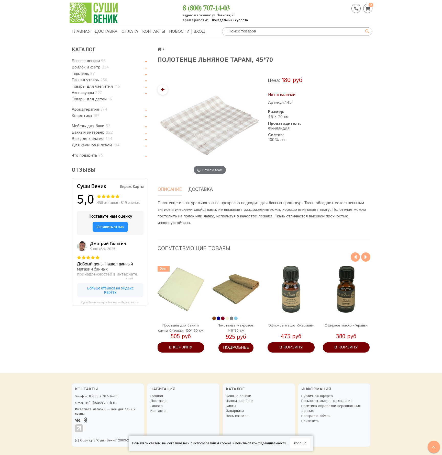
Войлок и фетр (90, 67)
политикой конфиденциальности (260, 443)
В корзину (180, 347)
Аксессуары (87, 93)
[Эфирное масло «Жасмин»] (291, 289)
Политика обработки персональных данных (331, 409)
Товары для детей (92, 99)
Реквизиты (310, 421)
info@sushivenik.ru (100, 402)
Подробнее (236, 348)
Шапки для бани (239, 401)
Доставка (106, 31)
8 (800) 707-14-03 (206, 7)
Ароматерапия (89, 109)
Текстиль (83, 74)
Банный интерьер (92, 132)
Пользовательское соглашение (326, 401)
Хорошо (300, 443)
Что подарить (87, 155)
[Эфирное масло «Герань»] (346, 289)
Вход (199, 31)
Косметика (86, 116)
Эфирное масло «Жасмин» (291, 325)
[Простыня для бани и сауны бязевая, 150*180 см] (180, 289)
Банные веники (89, 61)
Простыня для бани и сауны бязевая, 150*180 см (180, 328)
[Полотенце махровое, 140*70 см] (235, 289)
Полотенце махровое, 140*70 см (236, 328)
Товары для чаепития (96, 86)
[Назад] (163, 90)
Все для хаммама (92, 139)
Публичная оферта (317, 396)
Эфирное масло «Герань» (346, 325)
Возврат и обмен (315, 416)
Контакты (153, 31)
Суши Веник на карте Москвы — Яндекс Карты (109, 302)
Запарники (235, 411)
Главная (81, 31)
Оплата (129, 31)
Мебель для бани (91, 126)
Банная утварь (89, 80)
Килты (231, 406)
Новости (179, 31)
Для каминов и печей (96, 145)
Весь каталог (237, 416)
